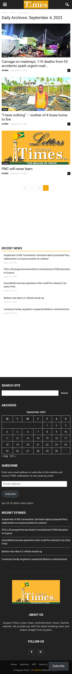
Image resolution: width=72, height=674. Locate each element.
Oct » (13, 456)
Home (14, 664)
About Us (43, 664)
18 (7, 444)
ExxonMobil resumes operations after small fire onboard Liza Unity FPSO (35, 285)
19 (17, 444)
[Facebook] (31, 652)
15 (47, 438)
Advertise (24, 664)
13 (27, 438)
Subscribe (10, 494)
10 (65, 431)
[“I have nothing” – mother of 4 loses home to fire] (36, 94)
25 (7, 450)
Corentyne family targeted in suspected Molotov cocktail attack (36, 309)
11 (7, 438)
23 (56, 444)
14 (38, 438)
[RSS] (40, 652)
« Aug (5, 456)
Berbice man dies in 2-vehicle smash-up (24, 298)
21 (38, 444)
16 (56, 438)
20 (27, 444)
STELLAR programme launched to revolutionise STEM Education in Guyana (37, 271)
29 (47, 450)
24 (65, 444)
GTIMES (5, 70)
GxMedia (37, 670)
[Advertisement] (27, 218)
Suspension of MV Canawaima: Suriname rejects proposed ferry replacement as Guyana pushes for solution (36, 257)
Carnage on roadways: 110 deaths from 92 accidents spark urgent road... (35, 64)
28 (38, 450)
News (5, 56)
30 (56, 450)
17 (65, 438)
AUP (34, 664)
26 (17, 450)
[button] (67, 4)
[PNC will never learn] (36, 148)
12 (17, 438)
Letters (5, 163)
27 (27, 450)
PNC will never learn (17, 169)
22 (47, 444)
